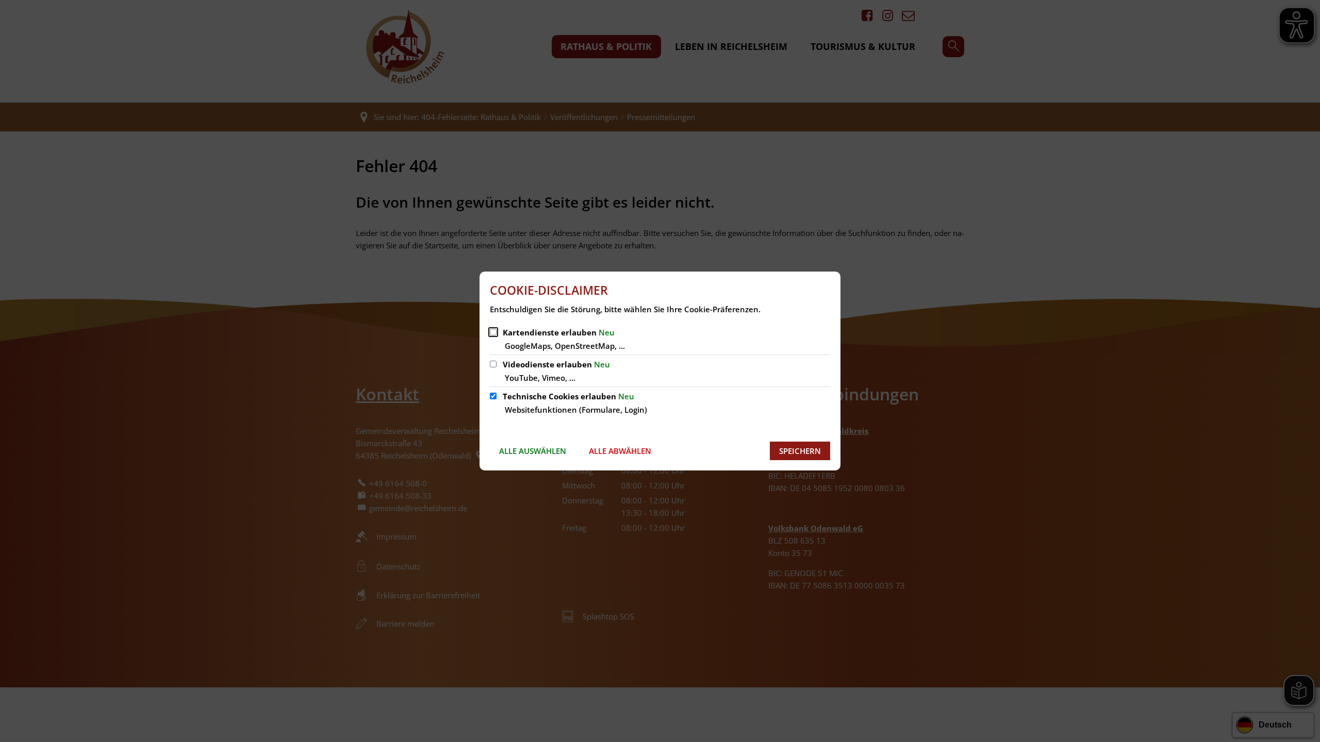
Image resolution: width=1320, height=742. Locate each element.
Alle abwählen (620, 451)
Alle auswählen (532, 451)
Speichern (800, 451)
